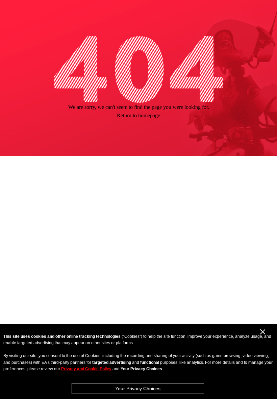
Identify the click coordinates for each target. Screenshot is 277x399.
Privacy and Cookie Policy (86, 369)
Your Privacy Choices (137, 388)
